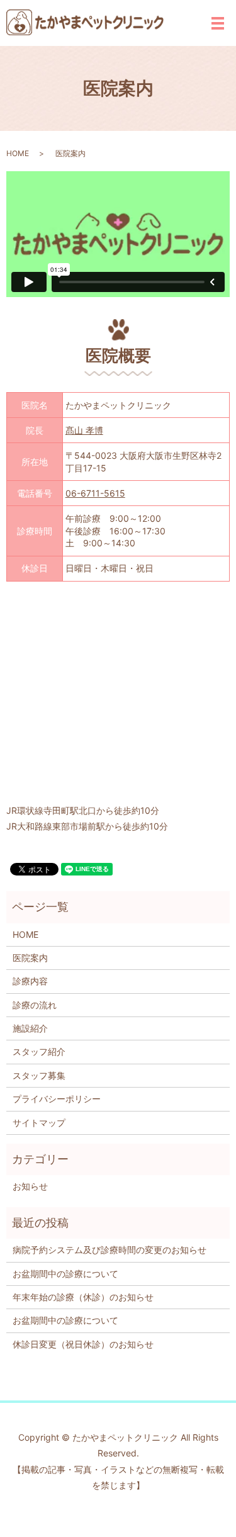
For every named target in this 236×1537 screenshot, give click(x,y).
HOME (17, 153)
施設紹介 (30, 1028)
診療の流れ (35, 1004)
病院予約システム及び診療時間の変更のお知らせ (109, 1249)
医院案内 (30, 957)
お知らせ (30, 1186)
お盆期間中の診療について (65, 1273)
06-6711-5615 (95, 493)
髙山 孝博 (84, 430)
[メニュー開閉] (217, 23)
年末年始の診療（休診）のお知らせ (83, 1297)
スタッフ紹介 (39, 1051)
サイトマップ (39, 1122)
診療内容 (30, 981)
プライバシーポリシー (57, 1098)
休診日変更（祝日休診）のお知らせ (83, 1344)
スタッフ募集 (39, 1075)
